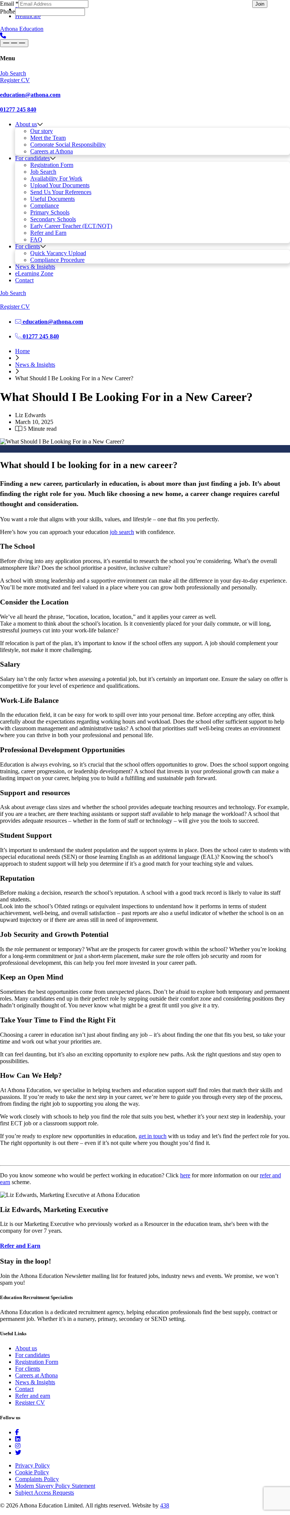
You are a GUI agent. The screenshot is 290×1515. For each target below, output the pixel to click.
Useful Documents (52, 199)
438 (164, 1505)
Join (259, 4)
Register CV (30, 1402)
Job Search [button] (13, 73)
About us (26, 124)
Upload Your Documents (59, 185)
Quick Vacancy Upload (58, 253)
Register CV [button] (15, 80)
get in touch (153, 1136)
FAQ (36, 239)
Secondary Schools (53, 219)
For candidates (32, 158)
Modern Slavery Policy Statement (55, 1486)
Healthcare (28, 16)
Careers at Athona (51, 151)
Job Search (43, 171)
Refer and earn (32, 1396)
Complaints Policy (37, 1479)
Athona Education (21, 29)
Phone (7, 11)
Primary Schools (49, 212)
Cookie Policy (32, 1472)
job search (122, 532)
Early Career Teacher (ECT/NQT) (71, 226)
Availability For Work (56, 178)
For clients (27, 246)
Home (22, 351)
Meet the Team (48, 138)
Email (9, 3)
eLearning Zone (34, 273)
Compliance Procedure (57, 260)
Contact (24, 280)
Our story (41, 131)
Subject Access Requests (44, 1492)
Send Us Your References (60, 192)
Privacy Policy (32, 1465)
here (185, 1175)
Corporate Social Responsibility (68, 144)
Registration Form (51, 165)
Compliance (44, 205)
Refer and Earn (48, 233)
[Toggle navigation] (14, 43)
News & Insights (35, 266)
